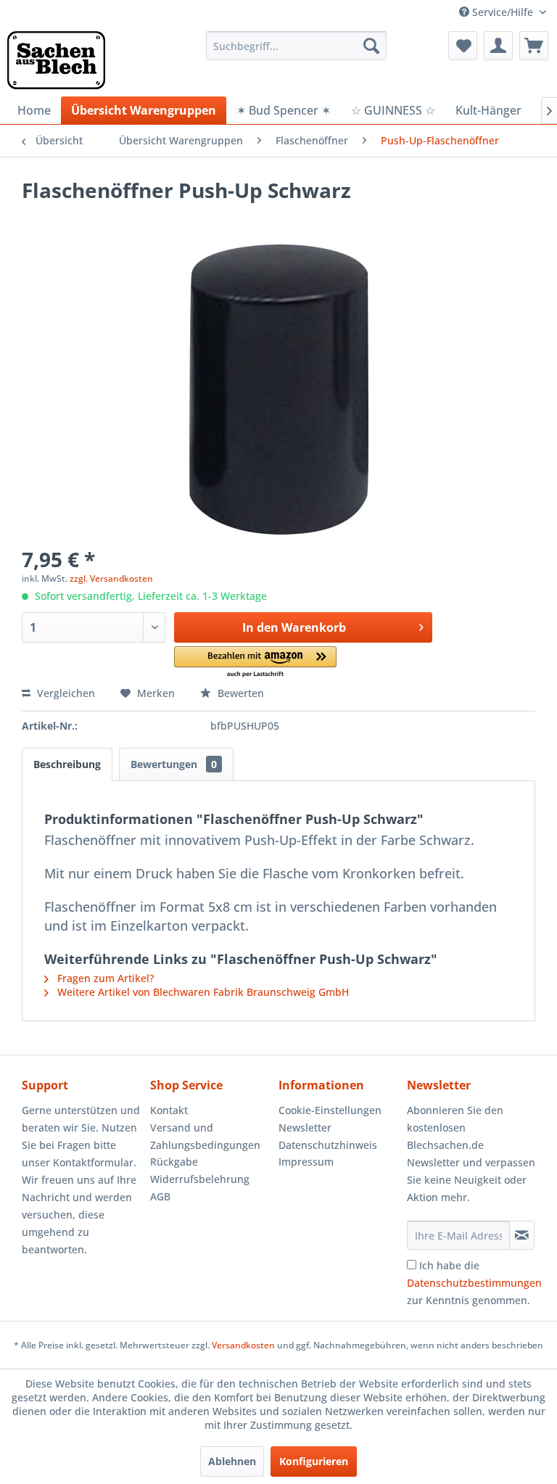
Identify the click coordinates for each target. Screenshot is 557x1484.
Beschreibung (67, 764)
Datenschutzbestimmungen (474, 1283)
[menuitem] (296, 45)
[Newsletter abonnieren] (522, 1235)
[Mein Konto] (498, 45)
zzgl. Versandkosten (111, 578)
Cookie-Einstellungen (329, 1110)
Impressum (306, 1161)
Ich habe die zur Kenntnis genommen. (474, 1282)
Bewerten (239, 693)
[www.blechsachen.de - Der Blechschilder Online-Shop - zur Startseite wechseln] (56, 60)
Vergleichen (64, 693)
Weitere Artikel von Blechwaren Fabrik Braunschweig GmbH (201, 992)
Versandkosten (243, 1345)
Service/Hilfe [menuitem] (502, 12)
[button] (255, 662)
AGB (160, 1196)
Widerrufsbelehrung (199, 1179)
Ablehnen (232, 1461)
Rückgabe (174, 1161)
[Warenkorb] (533, 45)
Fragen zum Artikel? (104, 978)
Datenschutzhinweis (327, 1145)
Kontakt (169, 1110)
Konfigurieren (313, 1461)
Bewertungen (174, 764)
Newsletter (304, 1127)
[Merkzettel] (462, 45)
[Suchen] (371, 45)
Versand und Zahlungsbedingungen (205, 1136)
